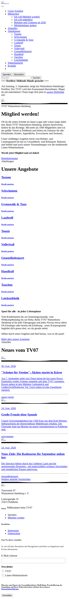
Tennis (17, 45)
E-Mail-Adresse (9, 555)
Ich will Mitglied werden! (27, 16)
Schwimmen (20, 37)
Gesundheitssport (23, 51)
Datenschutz (14, 533)
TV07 (7, 571)
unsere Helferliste (55, 92)
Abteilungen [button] (14, 31)
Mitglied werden (16, 517)
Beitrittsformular (9, 158)
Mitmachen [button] (13, 13)
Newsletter (19, 74)
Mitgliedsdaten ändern (25, 25)
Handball (18, 54)
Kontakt (12, 65)
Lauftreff (18, 42)
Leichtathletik (21, 60)
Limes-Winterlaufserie (15, 575)
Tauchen (18, 57)
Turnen (17, 34)
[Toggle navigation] (7, 3)
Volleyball (19, 48)
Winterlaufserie (15, 63)
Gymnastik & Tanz (23, 39)
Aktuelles (12, 28)
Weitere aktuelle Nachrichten (15, 479)
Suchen (36, 78)
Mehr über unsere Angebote (15, 339)
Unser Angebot (15, 11)
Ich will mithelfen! (23, 19)
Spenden (7, 74)
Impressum (13, 530)
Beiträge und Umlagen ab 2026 (30, 22)
